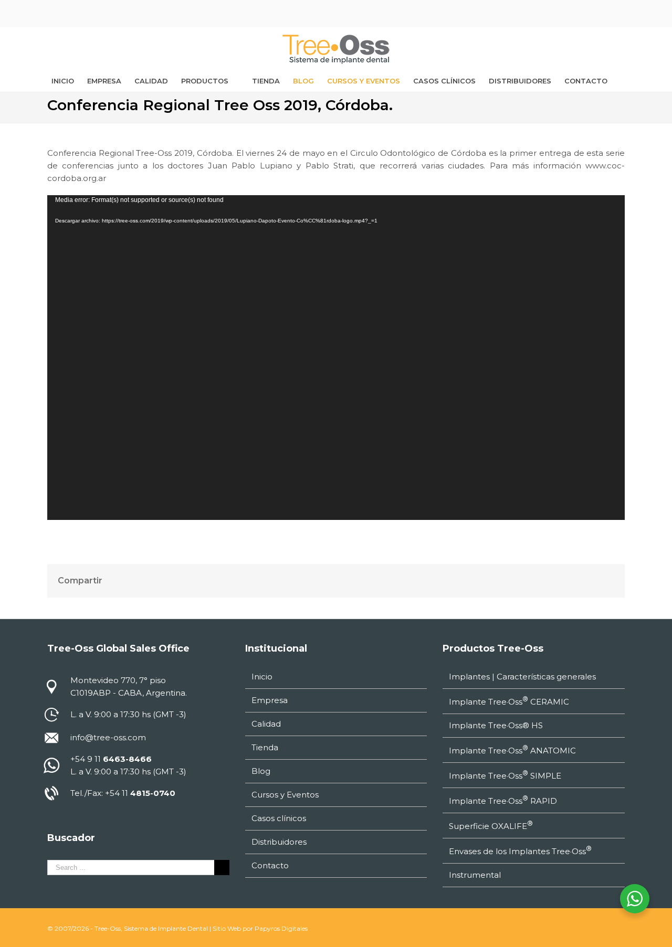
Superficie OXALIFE (491, 825)
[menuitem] (62, 80)
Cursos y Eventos (285, 795)
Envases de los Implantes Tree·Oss (520, 850)
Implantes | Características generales (522, 677)
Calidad (266, 724)
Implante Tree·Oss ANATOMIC (512, 750)
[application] (336, 357)
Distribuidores (279, 842)
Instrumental (475, 875)
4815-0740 (152, 793)
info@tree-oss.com (108, 737)
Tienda (264, 747)
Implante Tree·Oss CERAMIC (509, 701)
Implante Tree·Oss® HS (496, 725)
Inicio (261, 677)
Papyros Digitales (281, 928)
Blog (260, 771)
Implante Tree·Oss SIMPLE (505, 775)
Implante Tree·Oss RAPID (503, 800)
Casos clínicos (278, 818)
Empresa (269, 700)
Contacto (270, 865)
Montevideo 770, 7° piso (118, 680)
